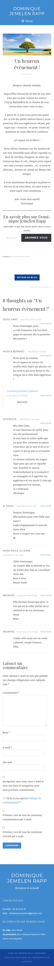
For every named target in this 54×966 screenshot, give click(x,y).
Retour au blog (27, 277)
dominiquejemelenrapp (22, 391)
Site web (7, 762)
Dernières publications (20, 256)
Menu (29, 21)
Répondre (45, 324)
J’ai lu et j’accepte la (22, 800)
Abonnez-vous (36, 237)
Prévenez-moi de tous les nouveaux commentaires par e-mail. (22, 817)
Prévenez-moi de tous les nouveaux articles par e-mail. (22, 834)
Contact (27, 962)
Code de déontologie (20, 953)
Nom (6, 732)
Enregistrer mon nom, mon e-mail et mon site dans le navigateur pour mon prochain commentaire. (23, 785)
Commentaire (11, 692)
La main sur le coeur (39, 287)
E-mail (7, 747)
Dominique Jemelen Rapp (27, 11)
